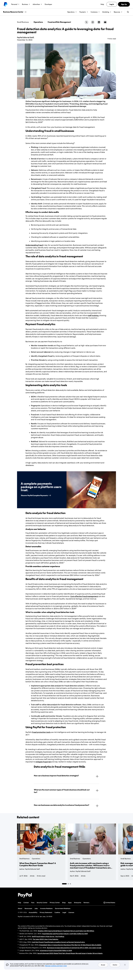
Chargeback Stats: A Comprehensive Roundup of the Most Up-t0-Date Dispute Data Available (70, 945)
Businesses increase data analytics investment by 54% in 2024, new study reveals (74, 948)
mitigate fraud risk (43, 762)
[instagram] (93, 22)
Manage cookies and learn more (56, 966)
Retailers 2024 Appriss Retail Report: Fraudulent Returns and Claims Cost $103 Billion (66, 931)
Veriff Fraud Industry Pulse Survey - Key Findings (48, 936)
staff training (93, 315)
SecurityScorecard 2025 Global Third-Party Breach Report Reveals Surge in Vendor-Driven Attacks (69, 953)
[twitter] (86, 22)
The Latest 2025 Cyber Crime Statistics (45, 939)
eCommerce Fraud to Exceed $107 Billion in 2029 (56, 950)
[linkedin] (99, 22)
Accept (103, 965)
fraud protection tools (41, 732)
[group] (66, 489)
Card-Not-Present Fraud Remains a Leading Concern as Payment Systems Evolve (58, 942)
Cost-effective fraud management (84, 596)
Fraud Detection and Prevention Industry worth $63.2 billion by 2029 (65, 933)
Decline (115, 965)
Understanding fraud (34, 245)
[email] (105, 22)
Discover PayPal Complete (34, 495)
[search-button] (128, 12)
